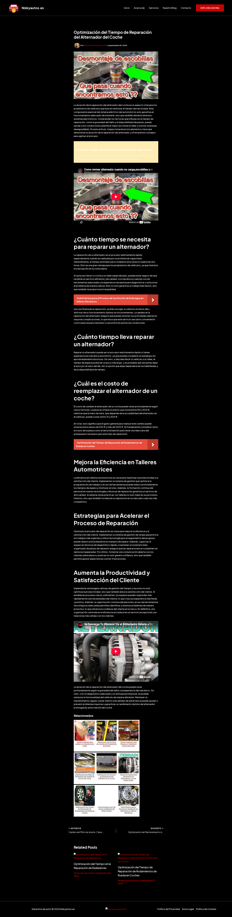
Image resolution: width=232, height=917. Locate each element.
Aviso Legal (188, 909)
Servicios (154, 7)
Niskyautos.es (33, 8)
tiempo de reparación (84, 873)
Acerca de (139, 7)
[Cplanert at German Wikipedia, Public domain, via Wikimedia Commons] (116, 909)
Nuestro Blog (170, 7)
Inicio (127, 7)
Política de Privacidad (168, 909)
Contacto (186, 7)
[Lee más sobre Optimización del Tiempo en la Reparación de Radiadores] (94, 856)
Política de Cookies (206, 909)
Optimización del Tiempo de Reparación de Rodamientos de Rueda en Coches (137, 871)
